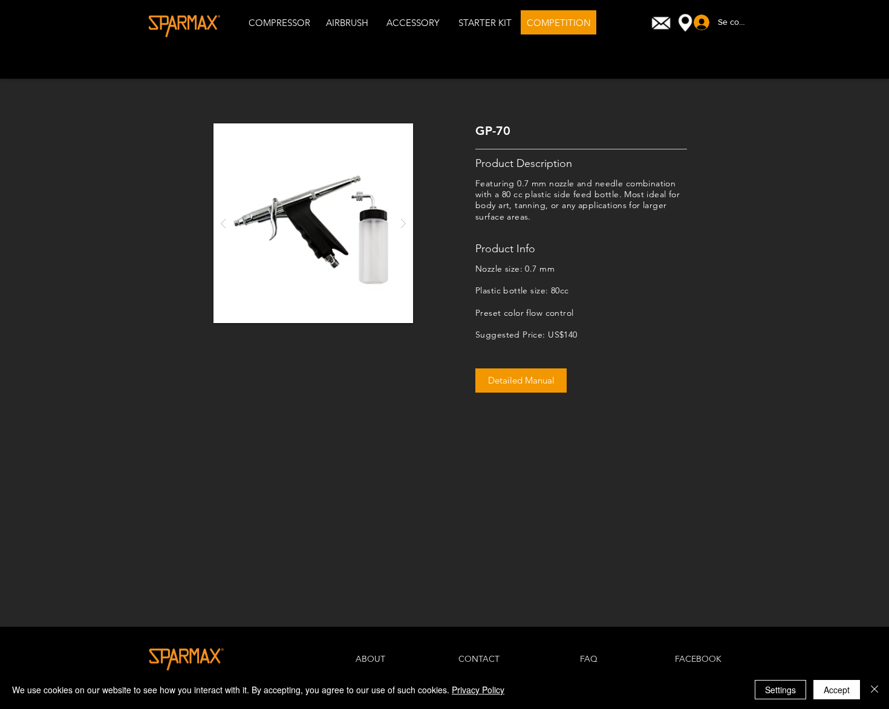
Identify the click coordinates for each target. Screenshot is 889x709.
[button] (313, 223)
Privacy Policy (478, 690)
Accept (837, 690)
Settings (780, 690)
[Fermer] (874, 689)
